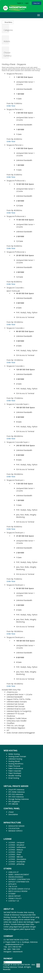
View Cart (37, 3)
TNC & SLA (12, 886)
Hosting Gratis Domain (17, 756)
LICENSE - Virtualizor (16, 845)
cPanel (10, 812)
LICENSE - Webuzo (15, 850)
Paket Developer (14, 773)
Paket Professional (15, 768)
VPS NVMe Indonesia (16, 792)
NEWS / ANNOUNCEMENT (18, 874)
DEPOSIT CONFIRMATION (18, 882)
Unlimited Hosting (15, 759)
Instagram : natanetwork (13, 951)
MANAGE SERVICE (15, 831)
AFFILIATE (12, 884)
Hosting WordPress (15, 763)
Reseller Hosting (14, 775)
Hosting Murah (14, 761)
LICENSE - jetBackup (16, 864)
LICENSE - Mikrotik (15, 857)
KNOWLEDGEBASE (15, 877)
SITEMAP (12, 893)
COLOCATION (13, 828)
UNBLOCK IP (13, 872)
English (19, 3)
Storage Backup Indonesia (18, 799)
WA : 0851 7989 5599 (12, 949)
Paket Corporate (14, 771)
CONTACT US (13, 901)
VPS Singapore (14, 801)
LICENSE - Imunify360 (16, 861)
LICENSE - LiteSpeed (16, 842)
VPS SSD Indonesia (15, 794)
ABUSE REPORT (14, 896)
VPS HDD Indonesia (16, 797)
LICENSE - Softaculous (17, 847)
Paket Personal (14, 766)
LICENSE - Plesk (14, 854)
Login (26, 3)
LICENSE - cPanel (15, 852)
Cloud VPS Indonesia (16, 789)
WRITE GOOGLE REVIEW (17, 891)
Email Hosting (13, 778)
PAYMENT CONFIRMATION (19, 879)
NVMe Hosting (14, 754)
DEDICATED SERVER (16, 826)
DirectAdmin (13, 814)
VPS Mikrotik (13, 804)
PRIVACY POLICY (14, 898)
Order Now (11, 106)
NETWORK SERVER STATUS (19, 889)
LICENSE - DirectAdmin (17, 859)
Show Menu (8, 22)
